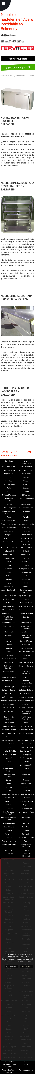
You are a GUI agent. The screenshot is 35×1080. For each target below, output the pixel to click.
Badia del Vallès (26, 603)
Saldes (8, 491)
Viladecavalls (9, 632)
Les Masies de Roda (26, 812)
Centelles (26, 791)
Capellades (9, 808)
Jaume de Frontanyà (26, 740)
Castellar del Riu (26, 751)
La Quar (26, 823)
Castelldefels (26, 783)
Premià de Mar (8, 542)
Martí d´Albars (26, 704)
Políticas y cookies (26, 1070)
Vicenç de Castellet (26, 662)
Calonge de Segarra (26, 569)
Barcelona (9, 461)
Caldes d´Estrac (26, 641)
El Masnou (26, 495)
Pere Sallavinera (26, 693)
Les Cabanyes (26, 817)
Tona (9, 652)
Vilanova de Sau (26, 535)
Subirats (26, 488)
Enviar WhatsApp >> (16, 67)
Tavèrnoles (26, 834)
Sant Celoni (26, 827)
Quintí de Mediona (26, 690)
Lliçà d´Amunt (26, 474)
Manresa (9, 579)
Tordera (9, 830)
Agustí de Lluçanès (26, 596)
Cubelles (8, 481)
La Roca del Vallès (9, 823)
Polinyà (26, 551)
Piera (9, 517)
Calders (9, 644)
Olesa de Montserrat (8, 524)
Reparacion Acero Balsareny (9, 1071)
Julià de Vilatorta (26, 801)
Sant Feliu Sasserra (8, 700)
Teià (8, 765)
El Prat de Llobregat (26, 498)
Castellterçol (9, 798)
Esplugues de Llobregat (26, 845)
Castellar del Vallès (9, 751)
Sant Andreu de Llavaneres (26, 591)
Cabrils (26, 565)
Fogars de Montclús (26, 837)
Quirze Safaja (9, 686)
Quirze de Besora (8, 690)
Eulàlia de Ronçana (26, 504)
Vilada (8, 737)
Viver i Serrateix (8, 470)
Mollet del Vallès (26, 547)
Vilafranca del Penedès (26, 627)
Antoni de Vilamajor (8, 590)
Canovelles (26, 659)
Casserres (26, 774)
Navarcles (26, 579)
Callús (8, 572)
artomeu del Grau (8, 622)
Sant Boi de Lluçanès (8, 618)
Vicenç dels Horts (26, 730)
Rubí (26, 583)
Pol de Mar (9, 693)
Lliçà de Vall (8, 474)
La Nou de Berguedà (8, 677)
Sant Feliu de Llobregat (26, 712)
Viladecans (26, 632)
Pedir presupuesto (18, 58)
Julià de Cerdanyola (26, 652)
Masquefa (8, 758)
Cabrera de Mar (9, 626)
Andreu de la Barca (9, 596)
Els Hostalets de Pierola (9, 499)
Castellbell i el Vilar (26, 747)
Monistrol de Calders (9, 547)
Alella (9, 561)
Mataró (8, 603)
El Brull (26, 850)
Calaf (9, 747)
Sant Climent (9, 827)
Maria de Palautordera (26, 462)
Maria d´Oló (9, 801)
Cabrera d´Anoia (26, 538)
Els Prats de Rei (26, 758)
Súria (9, 488)
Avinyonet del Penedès (26, 636)
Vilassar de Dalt (9, 606)
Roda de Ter (8, 586)
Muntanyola (26, 644)
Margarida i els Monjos (8, 770)
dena (9, 783)
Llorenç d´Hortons (26, 708)
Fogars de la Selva (9, 841)
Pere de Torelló (9, 671)
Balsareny (26, 527)
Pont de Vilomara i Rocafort (9, 1065)
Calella (8, 576)
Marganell (8, 535)
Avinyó (8, 641)
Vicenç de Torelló (8, 733)
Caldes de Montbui (26, 697)
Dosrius (26, 477)
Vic (26, 737)
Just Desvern (9, 711)
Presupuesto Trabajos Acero (6, 76)
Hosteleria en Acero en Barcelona (19, 76)
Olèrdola (26, 780)
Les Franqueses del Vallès (8, 818)
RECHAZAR (11, 966)
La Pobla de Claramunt (26, 672)
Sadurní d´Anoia (26, 726)
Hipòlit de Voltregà (9, 697)
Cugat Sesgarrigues (26, 610)
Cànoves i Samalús (9, 659)
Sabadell (26, 723)
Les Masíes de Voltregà (8, 813)
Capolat (26, 805)
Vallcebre (26, 481)
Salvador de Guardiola (8, 667)
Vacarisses (26, 484)
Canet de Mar (9, 662)
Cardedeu (9, 805)
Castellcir (8, 787)
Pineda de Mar (26, 554)
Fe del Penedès (26, 765)
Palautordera (9, 723)
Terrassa (26, 761)
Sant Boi (26, 617)
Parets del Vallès (8, 520)
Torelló (26, 769)
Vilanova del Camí (26, 622)
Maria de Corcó (8, 538)
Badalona (8, 635)
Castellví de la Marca (26, 794)
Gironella (8, 850)
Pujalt (26, 1064)
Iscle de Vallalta (9, 744)
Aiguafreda (26, 561)
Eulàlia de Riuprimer (8, 508)
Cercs (8, 791)
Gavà (26, 520)
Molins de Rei (9, 551)
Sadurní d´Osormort (26, 733)
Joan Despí (9, 655)
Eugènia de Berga (26, 508)
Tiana (9, 761)
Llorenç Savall (8, 708)
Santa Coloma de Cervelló (8, 775)
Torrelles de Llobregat (26, 855)
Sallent (26, 599)
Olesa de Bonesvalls (26, 524)
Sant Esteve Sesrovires (26, 718)
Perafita (26, 517)
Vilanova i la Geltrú (26, 606)
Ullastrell (26, 798)
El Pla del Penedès (9, 495)
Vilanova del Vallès (9, 610)
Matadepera (26, 754)
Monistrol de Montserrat (26, 543)
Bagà (9, 565)
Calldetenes (26, 572)
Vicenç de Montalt (9, 613)
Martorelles (26, 511)
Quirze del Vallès (26, 686)
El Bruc (8, 477)
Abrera (26, 830)
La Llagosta (26, 677)
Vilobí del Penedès (26, 470)
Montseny (9, 648)
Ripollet (26, 586)
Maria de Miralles (8, 466)
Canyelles (26, 655)
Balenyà (9, 504)
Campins (8, 569)
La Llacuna (9, 854)
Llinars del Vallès (26, 808)
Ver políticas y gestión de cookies (18, 961)
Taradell (9, 837)
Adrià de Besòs (9, 599)
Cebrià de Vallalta (26, 613)
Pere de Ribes (8, 704)
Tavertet (8, 834)
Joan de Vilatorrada (8, 740)
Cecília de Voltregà (9, 730)
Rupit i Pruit (26, 744)
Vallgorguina (8, 531)
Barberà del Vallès (9, 527)
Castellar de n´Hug (9, 754)
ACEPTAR (26, 966)
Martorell (26, 531)
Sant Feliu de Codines (9, 718)
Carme (8, 780)
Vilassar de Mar (26, 648)
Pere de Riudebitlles (26, 700)
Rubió (26, 576)
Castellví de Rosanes (9, 794)
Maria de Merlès (26, 466)
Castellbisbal (9, 558)
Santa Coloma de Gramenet (8, 512)
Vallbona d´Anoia (9, 484)
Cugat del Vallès (9, 726)
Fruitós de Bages (8, 681)
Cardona (26, 787)
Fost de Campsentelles (26, 682)
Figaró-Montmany (9, 844)
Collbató (26, 491)
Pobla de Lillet (8, 554)
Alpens (26, 558)
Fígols (26, 841)
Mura (9, 583)
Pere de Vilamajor (26, 666)
